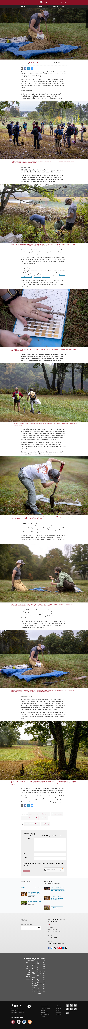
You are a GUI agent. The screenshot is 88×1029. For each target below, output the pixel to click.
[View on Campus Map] (49, 924)
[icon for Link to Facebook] (49, 948)
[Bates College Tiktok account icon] (67, 1009)
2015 (44, 984)
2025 (44, 962)
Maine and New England (29, 818)
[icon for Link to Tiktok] (66, 948)
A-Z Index (58, 1006)
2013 (44, 988)
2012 (44, 991)
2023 (44, 966)
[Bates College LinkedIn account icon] (67, 1013)
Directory (43, 1010)
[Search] (39, 928)
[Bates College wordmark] (43, 2)
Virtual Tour (59, 1014)
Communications (45, 1008)
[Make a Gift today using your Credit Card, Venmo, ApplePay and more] (13, 1022)
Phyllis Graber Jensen (35, 63)
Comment (26, 839)
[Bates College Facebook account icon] (67, 1005)
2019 (44, 975)
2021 (44, 971)
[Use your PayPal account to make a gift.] (24, 1022)
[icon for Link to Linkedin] (63, 948)
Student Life (43, 818)
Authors (47, 6)
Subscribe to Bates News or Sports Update (39, 988)
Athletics (28, 977)
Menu (24, 2)
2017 (44, 980)
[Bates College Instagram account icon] (71, 1009)
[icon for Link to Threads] (55, 948)
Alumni (28, 972)
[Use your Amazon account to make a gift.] (19, 1022)
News (23, 6)
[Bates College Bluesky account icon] (71, 1005)
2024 (44, 964)
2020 (44, 973)
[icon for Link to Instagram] (58, 948)
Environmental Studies (32, 824)
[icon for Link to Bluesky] (52, 948)
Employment (44, 1012)
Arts (27, 962)
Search (65, 2)
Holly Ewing (45, 824)
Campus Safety (45, 1006)
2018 (44, 977)
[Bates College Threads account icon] (75, 1005)
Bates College (21, 1005)
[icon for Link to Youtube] (60, 948)
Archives (63, 6)
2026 (44, 960)
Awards (28, 979)
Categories (39, 6)
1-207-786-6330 (52, 937)
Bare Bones (23, 887)
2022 (44, 969)
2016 (44, 982)
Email (25, 858)
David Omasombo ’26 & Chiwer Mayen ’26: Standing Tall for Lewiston (34, 894)
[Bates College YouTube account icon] (75, 1009)
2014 (44, 986)
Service (28, 974)
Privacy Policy (59, 1008)
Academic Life (33, 814)
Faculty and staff (57, 814)
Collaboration (45, 814)
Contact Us (55, 6)
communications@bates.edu (56, 943)
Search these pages (26, 924)
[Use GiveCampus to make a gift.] (30, 1022)
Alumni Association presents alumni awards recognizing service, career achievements (57, 889)
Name (25, 853)
